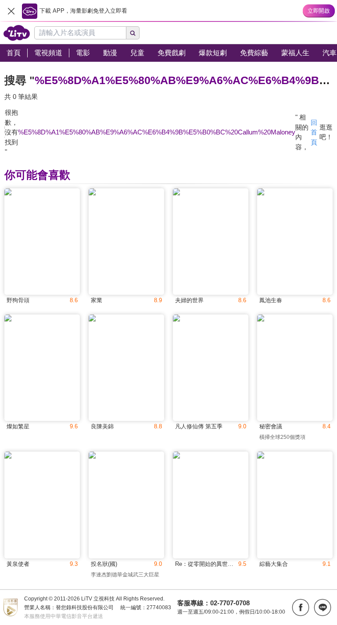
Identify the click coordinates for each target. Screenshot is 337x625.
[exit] (11, 11)
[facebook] (300, 607)
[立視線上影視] (17, 33)
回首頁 (314, 132)
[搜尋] (133, 32)
